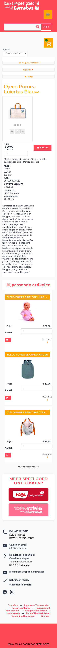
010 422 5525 (21, 531)
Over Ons (13, 605)
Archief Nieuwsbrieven (38, 613)
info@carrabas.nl (18, 548)
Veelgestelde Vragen (36, 610)
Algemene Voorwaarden (36, 605)
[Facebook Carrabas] (4, 591)
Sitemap (45, 616)
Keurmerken (13, 613)
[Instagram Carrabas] (12, 591)
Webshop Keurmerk (20, 584)
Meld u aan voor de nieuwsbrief (26, 571)
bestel (44, 147)
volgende (27, 70)
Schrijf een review (19, 580)
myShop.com (33, 467)
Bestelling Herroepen (23, 616)
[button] (12, 131)
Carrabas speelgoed (19, 558)
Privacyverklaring (21, 608)
